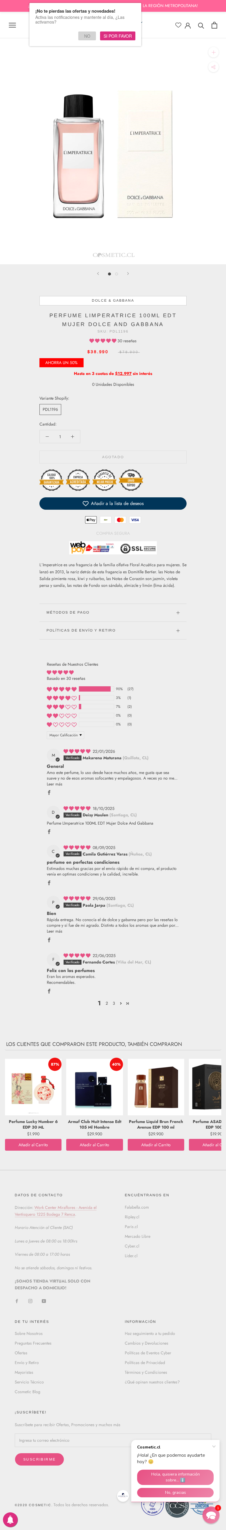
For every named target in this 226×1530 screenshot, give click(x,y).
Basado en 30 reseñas (66, 678)
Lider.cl (131, 1256)
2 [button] (107, 1003)
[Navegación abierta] (12, 24)
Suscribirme (39, 1459)
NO (87, 36)
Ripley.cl (132, 1217)
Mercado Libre (137, 1236)
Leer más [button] (54, 784)
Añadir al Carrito (33, 1145)
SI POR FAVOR (118, 36)
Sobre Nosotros (29, 1333)
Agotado (113, 457)
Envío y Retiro (27, 1362)
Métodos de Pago (67, 612)
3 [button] (114, 1003)
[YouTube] (44, 1300)
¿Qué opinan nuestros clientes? (152, 1382)
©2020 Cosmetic (33, 1505)
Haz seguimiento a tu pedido (150, 1333)
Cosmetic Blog (27, 1392)
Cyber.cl (132, 1246)
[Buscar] (201, 25)
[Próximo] (128, 273)
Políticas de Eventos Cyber (148, 1353)
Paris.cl (131, 1227)
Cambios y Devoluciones (146, 1343)
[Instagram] (30, 1300)
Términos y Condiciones (146, 1372)
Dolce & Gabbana (113, 300)
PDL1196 (50, 409)
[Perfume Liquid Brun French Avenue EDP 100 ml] (156, 1087)
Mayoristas (24, 1372)
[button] (103, 341)
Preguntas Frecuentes (33, 1343)
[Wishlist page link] (178, 25)
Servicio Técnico (29, 1382)
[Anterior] (98, 273)
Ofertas (21, 1353)
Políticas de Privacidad (145, 1362)
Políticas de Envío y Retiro (81, 630)
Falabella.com (137, 1207)
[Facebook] (17, 1300)
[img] (78, 751)
